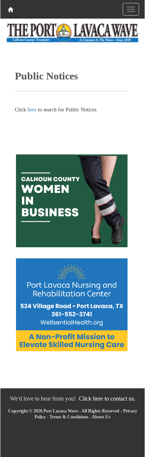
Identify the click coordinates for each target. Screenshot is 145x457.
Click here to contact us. (107, 398)
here (32, 109)
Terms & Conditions (68, 417)
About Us (101, 417)
